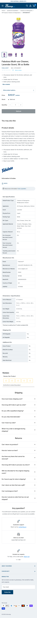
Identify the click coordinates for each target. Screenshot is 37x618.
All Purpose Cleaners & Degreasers (11, 12)
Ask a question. (22, 188)
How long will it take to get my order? (14, 405)
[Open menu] (2, 5)
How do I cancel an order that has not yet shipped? (15, 498)
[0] (34, 6)
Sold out (18, 111)
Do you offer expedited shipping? (13, 411)
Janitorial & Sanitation (12, 10)
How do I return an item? (10, 450)
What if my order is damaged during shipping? (13, 430)
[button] (34, 6)
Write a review (18, 70)
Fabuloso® (5, 68)
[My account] (30, 6)
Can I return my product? (10, 444)
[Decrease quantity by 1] (10, 105)
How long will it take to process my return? (16, 465)
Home (3, 10)
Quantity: (4, 105)
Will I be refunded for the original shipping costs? (15, 472)
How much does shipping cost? (12, 399)
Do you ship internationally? (11, 417)
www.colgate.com (23, 268)
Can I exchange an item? (10, 491)
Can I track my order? (9, 423)
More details (6, 84)
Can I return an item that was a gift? (13, 485)
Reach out (27, 556)
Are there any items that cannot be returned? (13, 458)
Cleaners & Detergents (26, 10)
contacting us (22, 527)
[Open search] (27, 6)
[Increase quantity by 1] (21, 105)
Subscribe (7, 592)
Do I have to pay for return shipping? (14, 479)
